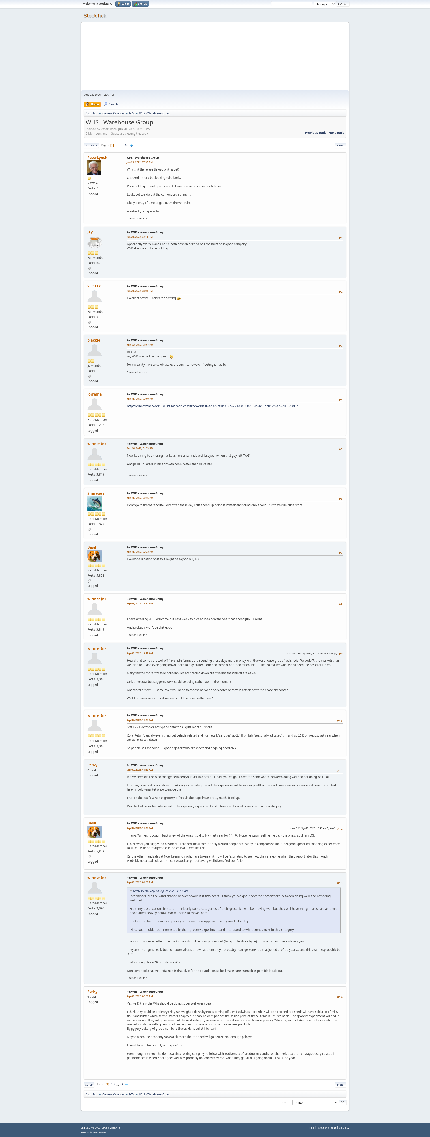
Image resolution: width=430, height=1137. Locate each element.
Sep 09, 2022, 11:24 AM (140, 720)
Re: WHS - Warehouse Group (145, 232)
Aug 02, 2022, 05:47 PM (140, 344)
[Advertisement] (215, 56)
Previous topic (315, 133)
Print (340, 145)
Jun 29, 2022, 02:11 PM (140, 236)
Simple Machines (111, 1127)
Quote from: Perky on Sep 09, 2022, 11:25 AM (160, 891)
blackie (93, 340)
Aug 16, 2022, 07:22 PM (140, 551)
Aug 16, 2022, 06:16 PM (140, 497)
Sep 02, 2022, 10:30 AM (140, 603)
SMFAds (85, 1132)
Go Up (89, 1084)
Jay (90, 232)
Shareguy (95, 493)
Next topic (336, 133)
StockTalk (94, 16)
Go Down (91, 145)
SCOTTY (94, 286)
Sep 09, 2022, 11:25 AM (140, 769)
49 (126, 145)
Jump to (286, 1102)
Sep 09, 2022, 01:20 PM (140, 882)
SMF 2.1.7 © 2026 (90, 1127)
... (123, 145)
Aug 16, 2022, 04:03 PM (140, 448)
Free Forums (99, 1132)
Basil (91, 547)
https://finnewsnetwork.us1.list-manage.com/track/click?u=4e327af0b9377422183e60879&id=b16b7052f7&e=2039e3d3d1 (213, 406)
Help (311, 1127)
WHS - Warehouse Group (143, 158)
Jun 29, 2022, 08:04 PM (140, 290)
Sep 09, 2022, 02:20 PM (140, 996)
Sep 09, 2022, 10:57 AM (140, 653)
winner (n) (96, 443)
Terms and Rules (326, 1127)
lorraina (94, 394)
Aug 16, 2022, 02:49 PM (140, 398)
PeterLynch (97, 157)
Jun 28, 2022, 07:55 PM (140, 162)
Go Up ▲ (344, 1127)
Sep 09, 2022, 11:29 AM (140, 828)
